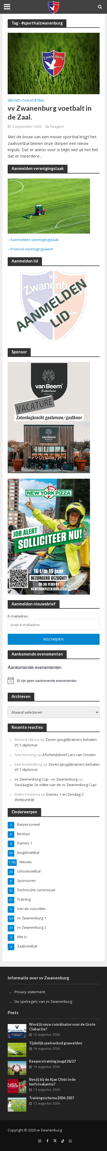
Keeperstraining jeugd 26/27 (52, 1061)
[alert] (54, 680)
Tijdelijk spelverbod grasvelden (55, 1043)
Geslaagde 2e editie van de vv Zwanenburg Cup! (56, 784)
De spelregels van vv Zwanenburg (43, 1001)
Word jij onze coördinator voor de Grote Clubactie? (62, 1026)
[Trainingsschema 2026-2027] (17, 1104)
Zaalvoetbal (33, 101)
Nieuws (14, 101)
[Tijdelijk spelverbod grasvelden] (17, 1049)
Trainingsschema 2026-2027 (51, 1098)
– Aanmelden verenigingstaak (33, 239)
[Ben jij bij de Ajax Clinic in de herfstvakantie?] (17, 1085)
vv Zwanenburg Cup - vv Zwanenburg (46, 779)
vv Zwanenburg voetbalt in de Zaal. (50, 112)
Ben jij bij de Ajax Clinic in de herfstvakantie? (52, 1081)
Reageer (57, 126)
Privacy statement (30, 991)
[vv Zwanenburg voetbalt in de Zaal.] (54, 63)
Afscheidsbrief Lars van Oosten (69, 754)
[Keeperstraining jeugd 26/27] (17, 1067)
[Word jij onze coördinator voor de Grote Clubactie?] (17, 1030)
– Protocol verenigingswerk (30, 249)
